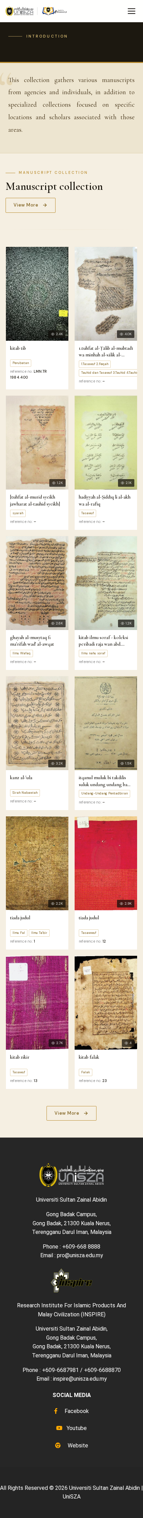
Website (77, 1445)
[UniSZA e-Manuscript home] (37, 11)
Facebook (76, 1411)
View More (26, 205)
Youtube (76, 1428)
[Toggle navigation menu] (131, 11)
